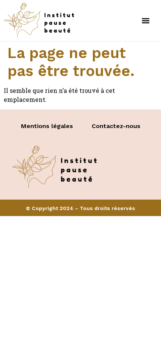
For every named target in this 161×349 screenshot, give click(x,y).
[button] (145, 20)
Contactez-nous (116, 126)
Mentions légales (47, 126)
